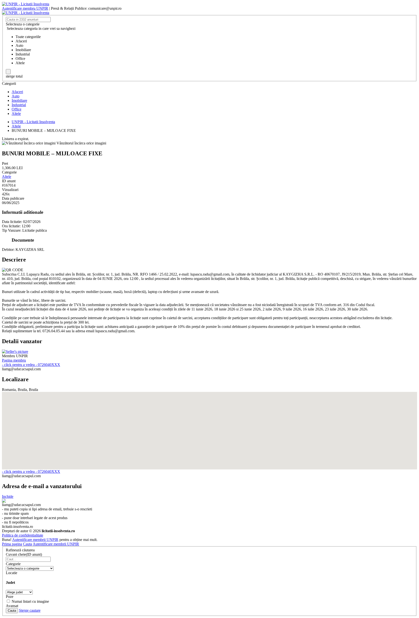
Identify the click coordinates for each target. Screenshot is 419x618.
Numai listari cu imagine (30, 601)
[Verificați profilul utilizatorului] (15, 351)
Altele (6, 176)
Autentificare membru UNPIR (25, 8)
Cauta (27, 544)
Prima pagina (12, 544)
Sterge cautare (29, 610)
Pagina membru (14, 360)
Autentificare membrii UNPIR (35, 540)
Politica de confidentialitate (22, 535)
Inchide (7, 496)
